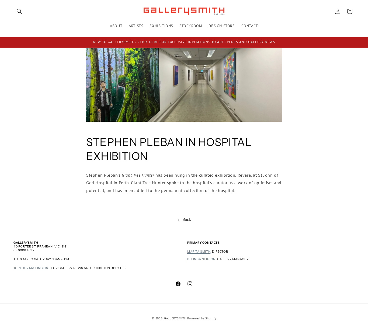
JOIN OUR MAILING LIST (31, 268)
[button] (19, 11)
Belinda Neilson (201, 259)
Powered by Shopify (201, 318)
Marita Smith (198, 251)
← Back (184, 219)
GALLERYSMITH (175, 318)
